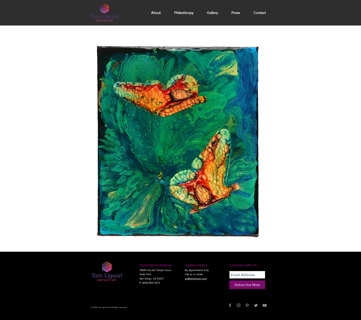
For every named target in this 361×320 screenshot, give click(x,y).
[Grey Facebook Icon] (230, 305)
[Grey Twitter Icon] (255, 305)
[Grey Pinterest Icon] (247, 305)
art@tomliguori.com (196, 278)
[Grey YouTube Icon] (264, 305)
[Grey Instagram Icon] (238, 305)
